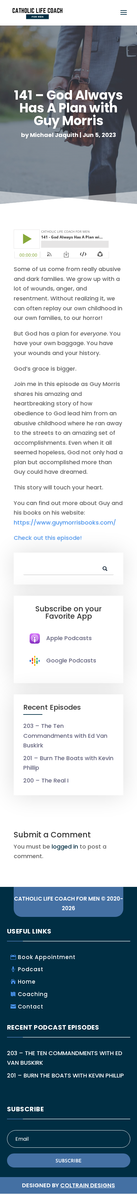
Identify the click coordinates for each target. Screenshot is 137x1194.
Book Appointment (47, 957)
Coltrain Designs (87, 1185)
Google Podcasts (71, 660)
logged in (65, 846)
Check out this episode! (48, 538)
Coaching (33, 994)
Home (27, 982)
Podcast (30, 969)
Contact (30, 1006)
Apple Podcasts (69, 638)
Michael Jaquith (54, 135)
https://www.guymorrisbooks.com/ (65, 522)
